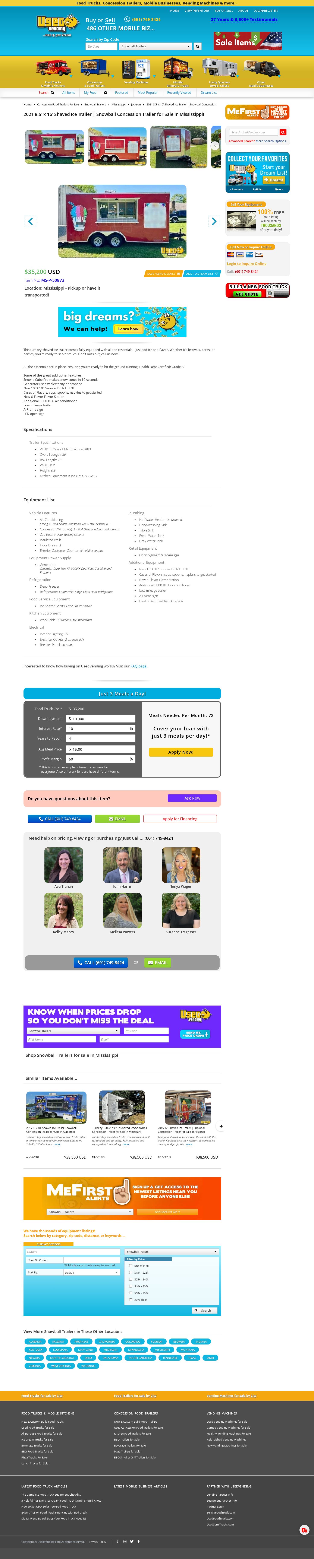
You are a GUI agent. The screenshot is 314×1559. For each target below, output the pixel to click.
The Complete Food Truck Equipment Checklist (51, 1494)
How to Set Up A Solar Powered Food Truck (48, 1506)
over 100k (140, 1300)
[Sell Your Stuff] (241, 221)
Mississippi (106, 1055)
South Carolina (140, 1358)
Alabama (35, 1341)
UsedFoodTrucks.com (220, 1518)
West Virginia (61, 1366)
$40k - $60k (141, 1286)
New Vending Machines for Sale (227, 1445)
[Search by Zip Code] (198, 46)
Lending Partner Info (220, 1494)
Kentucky (36, 1350)
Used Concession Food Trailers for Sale (138, 1427)
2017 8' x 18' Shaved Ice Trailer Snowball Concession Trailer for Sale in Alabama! (51, 1130)
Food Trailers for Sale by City (135, 1396)
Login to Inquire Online (246, 263)
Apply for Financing (180, 818)
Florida (156, 1341)
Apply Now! (181, 752)
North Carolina (62, 1358)
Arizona (58, 1341)
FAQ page (139, 666)
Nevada (34, 1358)
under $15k (141, 1266)
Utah (210, 1358)
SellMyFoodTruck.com (221, 1512)
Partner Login (215, 1506)
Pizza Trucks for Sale (34, 1457)
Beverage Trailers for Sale (130, 1445)
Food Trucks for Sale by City (42, 1396)
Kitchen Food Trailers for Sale (132, 1433)
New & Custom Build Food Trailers (135, 1421)
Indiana (201, 1341)
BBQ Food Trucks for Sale (37, 1451)
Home (174, 11)
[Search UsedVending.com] (283, 132)
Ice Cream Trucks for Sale (37, 1439)
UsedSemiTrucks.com (220, 1524)
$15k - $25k (141, 1272)
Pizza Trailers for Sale (127, 1451)
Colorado (132, 1341)
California (107, 1341)
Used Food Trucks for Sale (37, 1427)
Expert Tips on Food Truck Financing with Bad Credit (54, 1512)
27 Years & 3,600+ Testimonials (244, 19)
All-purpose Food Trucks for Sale (41, 1433)
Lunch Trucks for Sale (34, 1463)
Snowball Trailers (55, 1055)
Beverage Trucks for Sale (36, 1445)
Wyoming (88, 1366)
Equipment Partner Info (222, 1500)
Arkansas (81, 1341)
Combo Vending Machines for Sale (228, 1427)
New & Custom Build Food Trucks (42, 1421)
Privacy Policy (97, 1542)
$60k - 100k (141, 1293)
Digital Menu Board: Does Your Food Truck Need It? (53, 1518)
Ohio (88, 1358)
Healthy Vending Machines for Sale (229, 1433)
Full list (258, 189)
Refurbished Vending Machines (226, 1439)
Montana (188, 1350)
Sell (110, 20)
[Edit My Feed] (105, 92)
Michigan (110, 1350)
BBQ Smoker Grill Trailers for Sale (135, 1457)
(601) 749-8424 (159, 838)
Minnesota (136, 1350)
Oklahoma (110, 1358)
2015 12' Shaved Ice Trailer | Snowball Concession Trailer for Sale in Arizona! (181, 1130)
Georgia (179, 1341)
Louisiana (60, 1350)
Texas (192, 1358)
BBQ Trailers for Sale (126, 1439)
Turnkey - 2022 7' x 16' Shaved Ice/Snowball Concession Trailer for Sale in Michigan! (119, 1130)
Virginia (35, 1366)
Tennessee (170, 1358)
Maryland (85, 1350)
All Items (68, 92)
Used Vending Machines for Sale (227, 1421)
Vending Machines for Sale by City (232, 1396)
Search (206, 1310)
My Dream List (258, 169)
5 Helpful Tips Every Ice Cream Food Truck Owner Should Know (61, 1500)
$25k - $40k (141, 1279)
